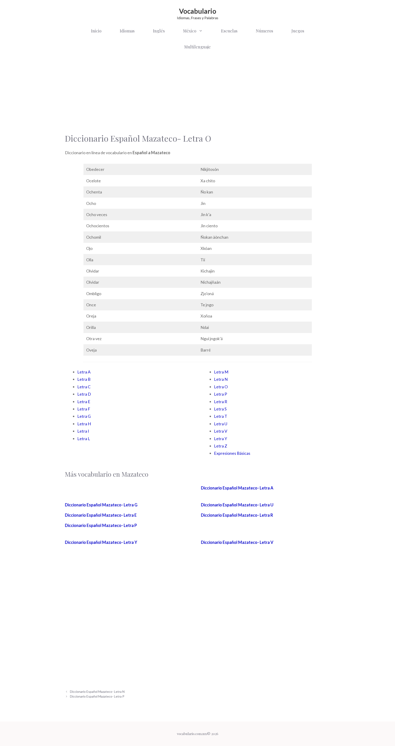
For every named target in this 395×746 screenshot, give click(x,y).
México (189, 31)
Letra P (220, 394)
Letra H (84, 423)
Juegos (297, 31)
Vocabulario (197, 11)
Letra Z (220, 445)
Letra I (83, 431)
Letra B (84, 379)
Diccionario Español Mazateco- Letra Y (101, 542)
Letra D (84, 394)
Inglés (159, 31)
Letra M (221, 371)
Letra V (220, 431)
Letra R (220, 401)
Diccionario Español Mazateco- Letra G (101, 504)
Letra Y (220, 438)
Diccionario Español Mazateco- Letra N (97, 691)
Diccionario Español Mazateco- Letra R (237, 515)
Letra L (83, 438)
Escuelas (229, 31)
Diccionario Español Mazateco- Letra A (237, 487)
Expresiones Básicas (232, 453)
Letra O (221, 386)
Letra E (83, 401)
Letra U (220, 423)
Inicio (96, 31)
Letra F (83, 408)
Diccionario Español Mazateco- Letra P (101, 525)
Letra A (84, 371)
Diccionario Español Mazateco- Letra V (237, 542)
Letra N (221, 379)
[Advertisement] (197, 91)
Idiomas (127, 31)
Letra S (220, 408)
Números (264, 31)
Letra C (84, 386)
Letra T (220, 416)
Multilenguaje (197, 47)
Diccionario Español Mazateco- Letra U (237, 504)
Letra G (84, 416)
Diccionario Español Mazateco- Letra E (101, 515)
